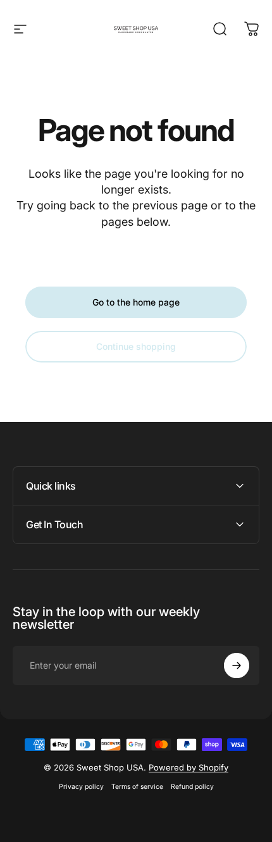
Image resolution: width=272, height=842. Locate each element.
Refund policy (192, 787)
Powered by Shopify (188, 767)
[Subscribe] (236, 665)
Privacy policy (81, 787)
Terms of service (137, 787)
